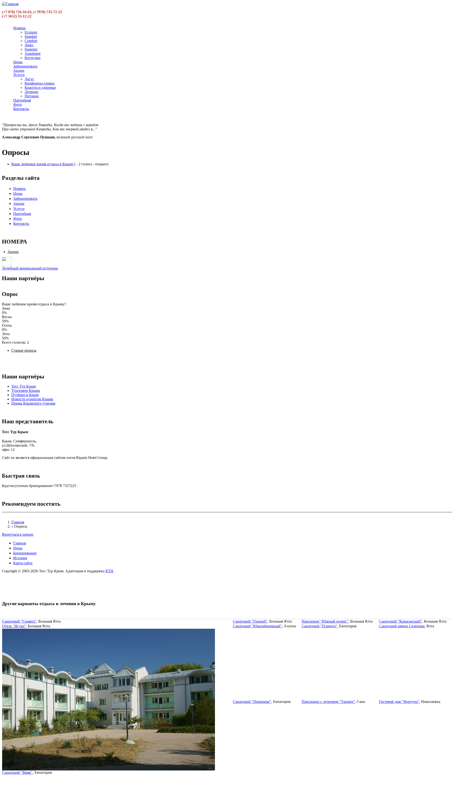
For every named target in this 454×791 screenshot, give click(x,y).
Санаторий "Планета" (319, 626)
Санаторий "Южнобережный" (257, 626)
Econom (31, 32)
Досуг (29, 79)
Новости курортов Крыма (32, 399)
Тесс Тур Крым (23, 386)
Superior (31, 49)
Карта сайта (22, 563)
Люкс (29, 45)
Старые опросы (23, 350)
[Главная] (10, 4)
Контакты (21, 109)
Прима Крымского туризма (33, 403)
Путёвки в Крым (25, 395)
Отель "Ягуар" (14, 626)
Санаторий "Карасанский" (400, 621)
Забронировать (25, 66)
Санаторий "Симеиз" (19, 621)
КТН (109, 571)
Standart (31, 36)
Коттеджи (32, 58)
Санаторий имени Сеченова (401, 626)
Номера (19, 28)
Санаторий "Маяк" (17, 772)
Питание (32, 96)
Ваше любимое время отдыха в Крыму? (43, 164)
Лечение (31, 92)
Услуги (19, 75)
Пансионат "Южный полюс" (325, 621)
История (20, 558)
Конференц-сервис (40, 83)
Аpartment (32, 53)
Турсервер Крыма (25, 391)
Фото (17, 105)
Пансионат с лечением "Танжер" (328, 702)
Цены (17, 62)
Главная (17, 522)
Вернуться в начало (17, 534)
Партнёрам (22, 100)
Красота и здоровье (40, 88)
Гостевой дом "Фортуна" (399, 702)
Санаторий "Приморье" (252, 702)
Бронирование (25, 553)
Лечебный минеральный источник (30, 268)
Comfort (31, 41)
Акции (18, 70)
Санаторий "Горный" (250, 621)
